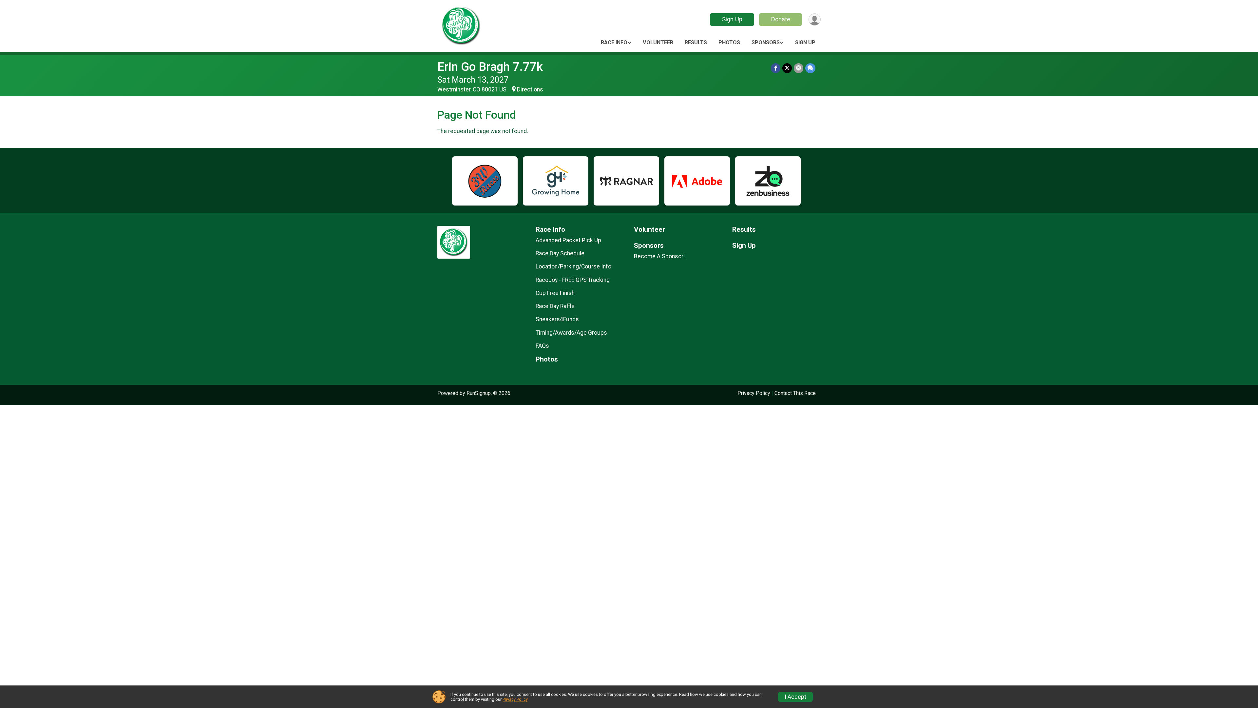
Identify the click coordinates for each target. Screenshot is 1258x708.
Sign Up (732, 19)
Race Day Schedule (560, 253)
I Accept (795, 697)
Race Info (614, 42)
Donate (780, 19)
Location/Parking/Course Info (573, 266)
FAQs (542, 346)
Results (696, 42)
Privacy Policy (753, 393)
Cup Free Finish (555, 293)
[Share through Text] (810, 68)
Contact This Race (795, 393)
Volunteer (658, 42)
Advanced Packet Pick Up (568, 240)
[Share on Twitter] (787, 68)
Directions (530, 89)
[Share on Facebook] (775, 68)
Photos (729, 42)
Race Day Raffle (555, 306)
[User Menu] (815, 19)
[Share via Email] (798, 68)
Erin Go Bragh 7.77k (490, 67)
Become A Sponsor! (659, 256)
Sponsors (766, 42)
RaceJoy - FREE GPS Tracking (573, 280)
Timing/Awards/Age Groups (571, 332)
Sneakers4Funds (557, 319)
